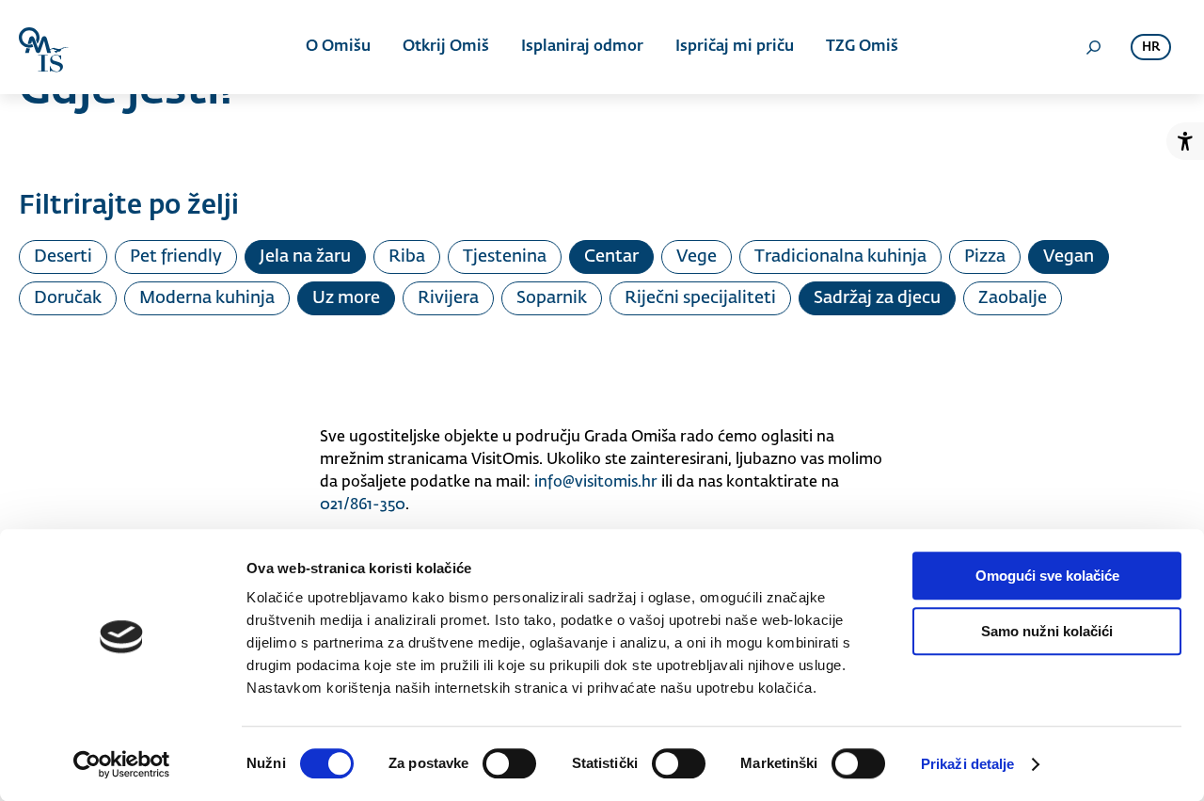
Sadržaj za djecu (877, 298)
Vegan (1068, 256)
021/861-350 (362, 505)
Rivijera (448, 298)
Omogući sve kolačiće (1047, 576)
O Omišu (338, 47)
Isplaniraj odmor (582, 47)
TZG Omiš (862, 47)
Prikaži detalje (968, 764)
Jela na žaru (305, 256)
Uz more (346, 298)
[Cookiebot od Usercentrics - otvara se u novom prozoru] (122, 764)
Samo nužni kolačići (1047, 631)
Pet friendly (176, 256)
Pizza (985, 256)
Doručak (68, 298)
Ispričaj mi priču (734, 47)
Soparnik (551, 298)
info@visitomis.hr (595, 482)
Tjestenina (505, 256)
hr (1151, 47)
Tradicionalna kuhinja (840, 256)
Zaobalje (1012, 298)
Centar (611, 256)
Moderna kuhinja (207, 298)
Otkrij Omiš (446, 47)
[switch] (509, 763)
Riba (406, 256)
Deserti (63, 256)
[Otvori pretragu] (1093, 47)
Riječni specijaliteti (700, 298)
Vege (696, 256)
